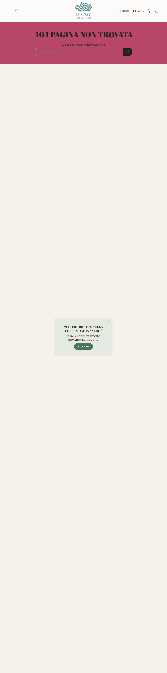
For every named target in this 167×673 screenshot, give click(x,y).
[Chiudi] (108, 321)
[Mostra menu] (10, 10)
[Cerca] (127, 52)
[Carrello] (157, 10)
